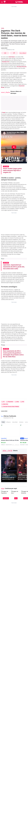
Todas (3, 422)
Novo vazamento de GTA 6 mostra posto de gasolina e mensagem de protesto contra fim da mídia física (13, 354)
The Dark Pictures (21, 66)
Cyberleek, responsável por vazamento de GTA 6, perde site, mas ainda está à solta (14, 267)
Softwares (8, 422)
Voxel (2, 28)
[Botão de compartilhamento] (5, 53)
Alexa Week (14, 422)
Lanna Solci (4, 48)
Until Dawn (12, 57)
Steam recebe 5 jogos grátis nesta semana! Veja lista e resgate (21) (12, 170)
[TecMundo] (5, 2)
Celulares (21, 422)
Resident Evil (5, 61)
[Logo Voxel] (19, 2)
